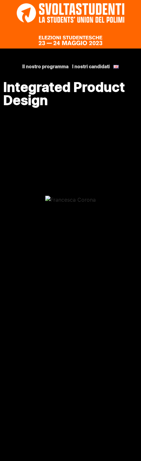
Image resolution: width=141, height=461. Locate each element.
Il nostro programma (45, 67)
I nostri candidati (91, 67)
